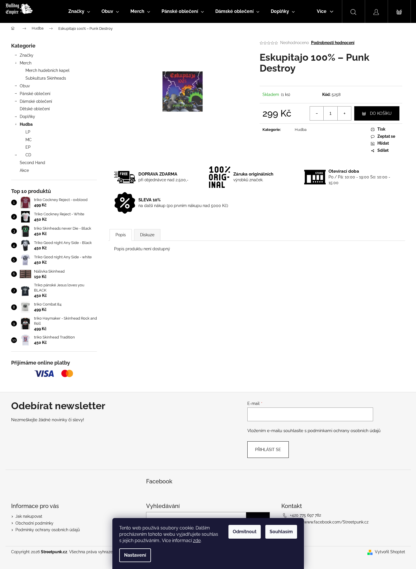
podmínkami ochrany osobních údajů (344, 430)
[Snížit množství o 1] (317, 113)
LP (27, 132)
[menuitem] (79, 11)
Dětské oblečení (35, 109)
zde (197, 540)
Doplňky (27, 116)
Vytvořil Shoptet (390, 552)
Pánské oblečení (35, 93)
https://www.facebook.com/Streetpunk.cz (329, 522)
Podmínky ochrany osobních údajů (47, 529)
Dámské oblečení (36, 101)
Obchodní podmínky (34, 523)
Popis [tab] (121, 235)
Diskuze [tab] (147, 235)
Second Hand (32, 162)
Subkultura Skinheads (45, 78)
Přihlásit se (268, 449)
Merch (25, 63)
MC (28, 139)
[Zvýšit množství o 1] (344, 113)
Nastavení (135, 555)
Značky (26, 55)
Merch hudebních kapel (47, 70)
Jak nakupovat (28, 516)
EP (28, 147)
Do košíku (381, 113)
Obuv (25, 86)
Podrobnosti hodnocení (333, 42)
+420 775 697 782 (305, 515)
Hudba (26, 124)
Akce (24, 170)
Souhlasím (281, 531)
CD (28, 155)
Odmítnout (244, 531)
